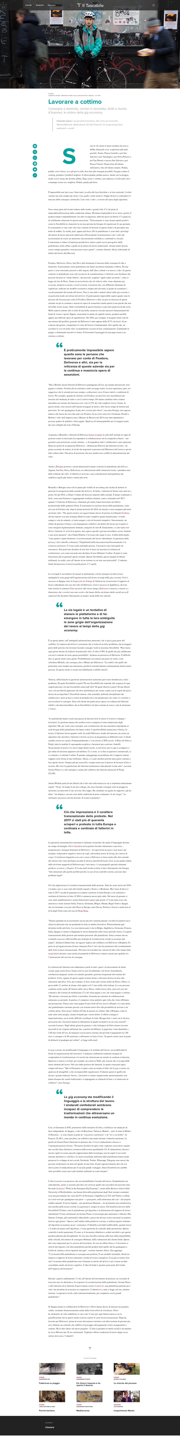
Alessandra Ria (44, 1379)
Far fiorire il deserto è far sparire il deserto (88, 1384)
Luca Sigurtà (118, 1406)
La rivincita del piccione (125, 1383)
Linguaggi (117, 1404)
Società (51, 93)
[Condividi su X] (35, 152)
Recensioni (51, 5)
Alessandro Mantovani (84, 1406)
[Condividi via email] (35, 169)
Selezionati (40, 5)
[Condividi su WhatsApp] (35, 158)
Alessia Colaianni (120, 1379)
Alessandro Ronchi (83, 1379)
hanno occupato (95, 434)
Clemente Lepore (54, 95)
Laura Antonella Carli (47, 1406)
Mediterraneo (83, 1410)
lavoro (50, 1427)
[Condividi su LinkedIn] (35, 163)
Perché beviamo (47, 1410)
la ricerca (60, 1188)
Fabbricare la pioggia (49, 1383)
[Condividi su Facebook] (35, 146)
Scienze (41, 1377)
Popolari (28, 5)
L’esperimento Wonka (124, 1410)
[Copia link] (35, 175)
